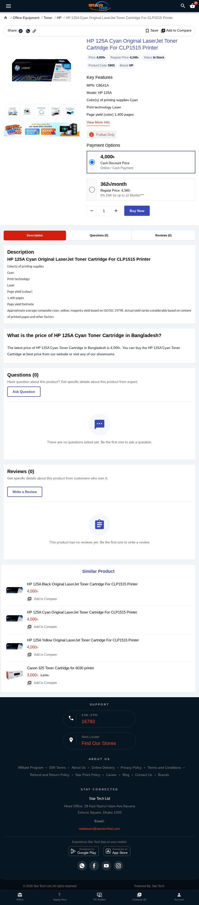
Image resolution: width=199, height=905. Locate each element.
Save (151, 30)
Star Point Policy (87, 775)
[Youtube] (106, 866)
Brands (163, 775)
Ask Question (24, 392)
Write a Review (25, 492)
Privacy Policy (131, 767)
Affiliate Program (30, 767)
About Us (79, 767)
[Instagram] (118, 866)
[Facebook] (94, 866)
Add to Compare (176, 30)
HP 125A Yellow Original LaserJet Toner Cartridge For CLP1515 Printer (83, 640)
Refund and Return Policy (49, 775)
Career (111, 775)
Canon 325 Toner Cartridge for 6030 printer (60, 668)
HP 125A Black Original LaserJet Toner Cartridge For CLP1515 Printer (82, 584)
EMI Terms (57, 767)
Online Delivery (103, 767)
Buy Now (137, 211)
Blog (126, 775)
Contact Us (143, 775)
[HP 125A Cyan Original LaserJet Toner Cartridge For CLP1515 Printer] (41, 70)
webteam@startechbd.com (99, 829)
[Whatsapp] (82, 866)
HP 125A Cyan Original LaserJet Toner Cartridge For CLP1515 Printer (82, 612)
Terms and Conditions (164, 767)
